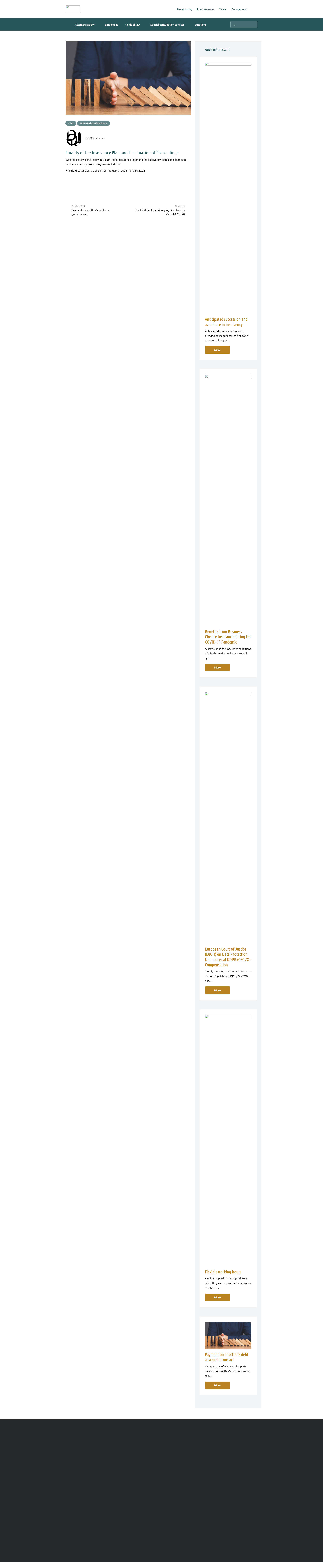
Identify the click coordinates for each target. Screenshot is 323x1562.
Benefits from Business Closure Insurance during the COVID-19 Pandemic (228, 636)
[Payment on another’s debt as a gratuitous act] (228, 1335)
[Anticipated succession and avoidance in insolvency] (228, 188)
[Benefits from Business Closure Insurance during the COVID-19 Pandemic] (228, 500)
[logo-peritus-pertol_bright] (73, 9)
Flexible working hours (223, 1271)
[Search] (254, 24)
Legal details (82, 1536)
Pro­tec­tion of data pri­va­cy (107, 1536)
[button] (97, 24)
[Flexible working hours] (228, 1141)
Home (69, 1536)
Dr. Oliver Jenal (95, 138)
